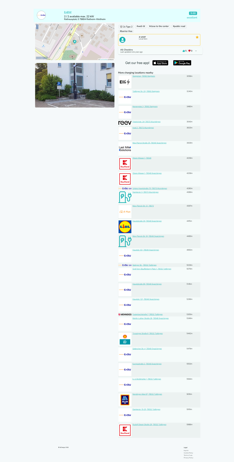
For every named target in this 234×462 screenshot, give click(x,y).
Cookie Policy (188, 453)
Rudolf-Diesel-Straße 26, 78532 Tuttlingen (149, 424)
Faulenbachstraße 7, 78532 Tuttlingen (148, 314)
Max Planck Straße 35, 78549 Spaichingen (149, 143)
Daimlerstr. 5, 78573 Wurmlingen (145, 192)
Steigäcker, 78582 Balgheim (144, 76)
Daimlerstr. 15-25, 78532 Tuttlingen (146, 409)
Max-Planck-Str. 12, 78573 (143, 206)
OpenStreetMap (103, 59)
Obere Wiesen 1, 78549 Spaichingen (147, 173)
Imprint (186, 450)
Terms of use (188, 455)
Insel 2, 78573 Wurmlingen (143, 128)
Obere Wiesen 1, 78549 (142, 158)
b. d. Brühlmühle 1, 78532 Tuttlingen (147, 379)
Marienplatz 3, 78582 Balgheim (145, 106)
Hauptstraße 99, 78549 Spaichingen (147, 284)
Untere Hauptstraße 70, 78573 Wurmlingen (150, 188)
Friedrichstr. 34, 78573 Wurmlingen (147, 122)
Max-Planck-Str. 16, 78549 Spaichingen (148, 236)
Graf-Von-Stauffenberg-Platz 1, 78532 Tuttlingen (152, 269)
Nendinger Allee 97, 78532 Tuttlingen (147, 394)
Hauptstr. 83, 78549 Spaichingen (146, 250)
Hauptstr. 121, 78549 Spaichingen (146, 299)
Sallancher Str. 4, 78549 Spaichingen (147, 349)
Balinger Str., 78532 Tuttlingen (144, 265)
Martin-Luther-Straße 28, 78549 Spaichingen (151, 318)
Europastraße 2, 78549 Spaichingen (147, 364)
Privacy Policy (188, 458)
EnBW (67, 12)
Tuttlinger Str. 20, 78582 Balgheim (146, 91)
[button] (159, 51)
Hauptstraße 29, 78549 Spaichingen (147, 221)
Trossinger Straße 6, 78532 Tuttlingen (148, 333)
